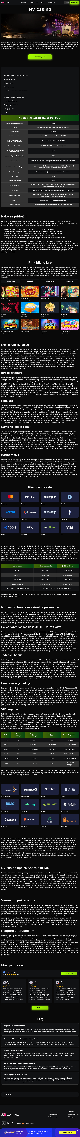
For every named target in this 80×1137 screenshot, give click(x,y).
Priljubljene (9, 281)
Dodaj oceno (69, 973)
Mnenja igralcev (9, 109)
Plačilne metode (9, 87)
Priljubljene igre (8, 83)
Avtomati (68, 281)
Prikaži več (40, 1007)
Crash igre (48, 281)
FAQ (5, 112)
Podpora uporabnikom (11, 105)
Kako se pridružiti (9, 79)
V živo (29, 281)
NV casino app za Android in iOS (14, 97)
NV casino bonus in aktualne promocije (16, 91)
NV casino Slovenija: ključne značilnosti (16, 75)
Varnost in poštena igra (11, 101)
